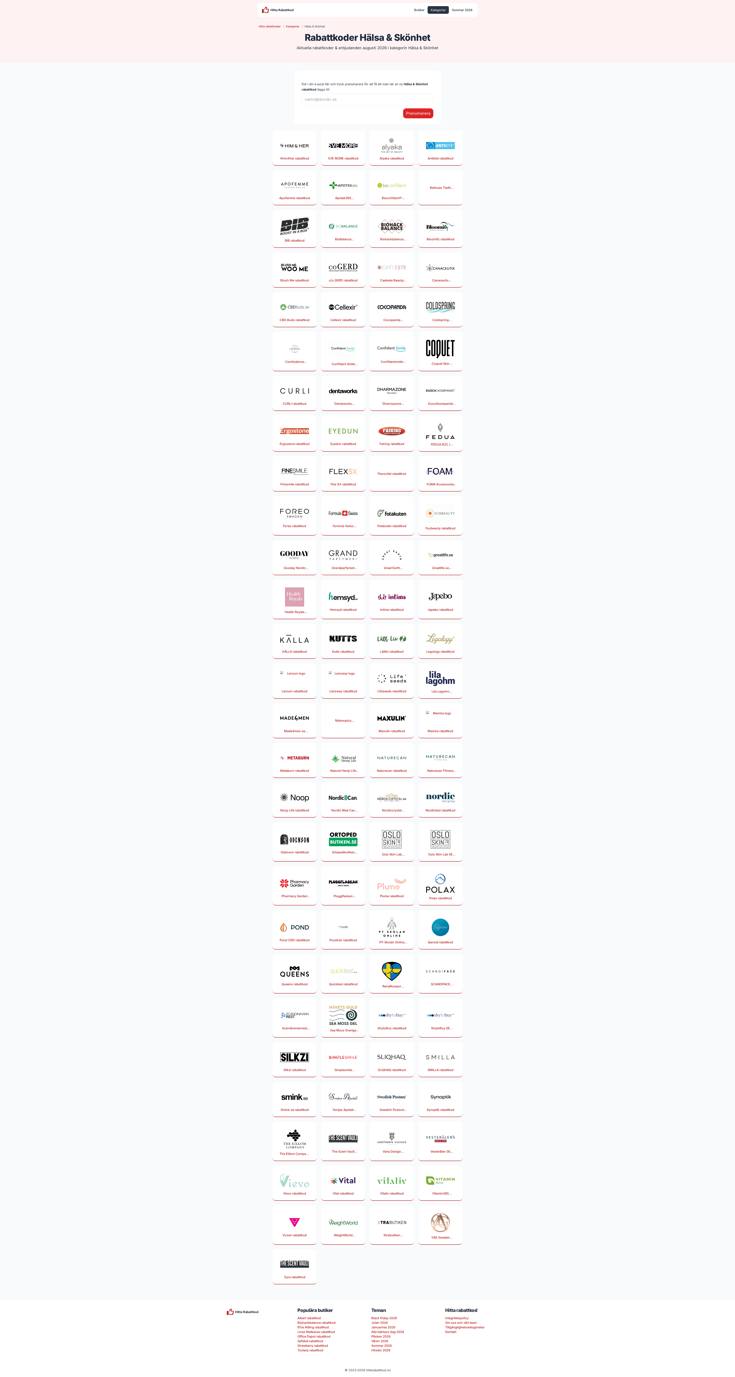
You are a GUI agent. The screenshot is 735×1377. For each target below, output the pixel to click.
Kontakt (450, 1332)
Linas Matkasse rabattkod (316, 1332)
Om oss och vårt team (461, 1323)
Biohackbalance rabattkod (316, 1323)
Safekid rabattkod (310, 1341)
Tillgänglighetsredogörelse (464, 1327)
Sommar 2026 (462, 10)
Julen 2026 (379, 1323)
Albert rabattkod (309, 1318)
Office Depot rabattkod (313, 1336)
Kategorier (438, 10)
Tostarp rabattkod (310, 1350)
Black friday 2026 (384, 1318)
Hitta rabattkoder (270, 26)
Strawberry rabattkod (312, 1346)
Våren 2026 (379, 1341)
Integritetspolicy (457, 1318)
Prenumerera (418, 113)
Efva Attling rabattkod (313, 1327)
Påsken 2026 (380, 1336)
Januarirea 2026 (383, 1327)
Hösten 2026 (380, 1350)
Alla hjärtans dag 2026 (387, 1332)
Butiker (419, 10)
